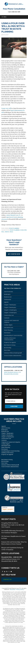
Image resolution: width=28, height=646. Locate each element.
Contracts (6, 318)
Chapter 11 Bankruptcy (10, 310)
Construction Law (9, 315)
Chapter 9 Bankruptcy (10, 307)
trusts (7, 232)
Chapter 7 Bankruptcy (10, 304)
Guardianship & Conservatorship (13, 335)
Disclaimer (12, 589)
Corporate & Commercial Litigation (10, 442)
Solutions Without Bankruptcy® (13, 353)
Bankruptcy (7, 294)
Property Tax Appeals (10, 342)
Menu (4, 16)
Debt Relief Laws (8, 327)
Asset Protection (8, 291)
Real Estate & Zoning (9, 345)
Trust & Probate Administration (12, 355)
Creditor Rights (8, 325)
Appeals (6, 302)
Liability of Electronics (7, 452)
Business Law (8, 297)
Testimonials (7, 299)
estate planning (15, 230)
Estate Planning (14, 228)
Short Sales (7, 350)
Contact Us (7, 579)
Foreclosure (7, 332)
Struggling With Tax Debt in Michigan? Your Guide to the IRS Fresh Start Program (12, 525)
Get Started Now (14, 254)
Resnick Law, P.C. (14, 4)
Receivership (7, 347)
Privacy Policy (20, 589)
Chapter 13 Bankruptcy (10, 312)
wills (11, 232)
